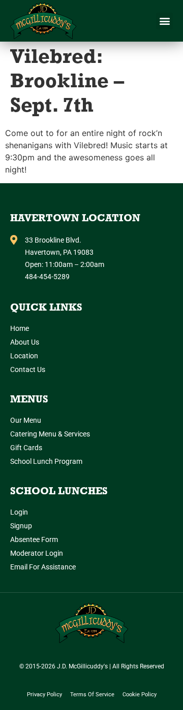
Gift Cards (26, 448)
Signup (21, 526)
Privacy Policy (44, 694)
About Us (24, 342)
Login (19, 512)
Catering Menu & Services (50, 434)
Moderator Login (36, 553)
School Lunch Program (46, 461)
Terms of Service (92, 694)
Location (24, 356)
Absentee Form (34, 539)
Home (19, 328)
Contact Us (27, 369)
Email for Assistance (43, 567)
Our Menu (25, 420)
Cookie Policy (140, 694)
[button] (164, 21)
